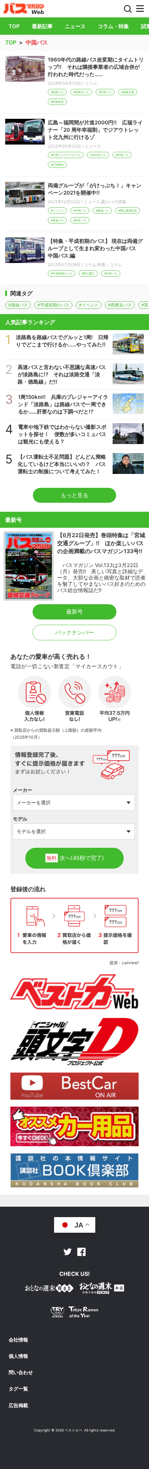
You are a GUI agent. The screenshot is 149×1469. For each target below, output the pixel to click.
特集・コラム (109, 264)
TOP (14, 26)
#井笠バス (79, 220)
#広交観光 (57, 164)
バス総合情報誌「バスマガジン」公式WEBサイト (23, 9)
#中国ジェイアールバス (65, 155)
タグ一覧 (18, 1388)
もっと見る (74, 495)
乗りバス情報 (113, 201)
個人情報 (18, 1356)
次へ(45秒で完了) (75, 857)
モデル (20, 819)
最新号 (74, 611)
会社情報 (18, 1339)
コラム (91, 83)
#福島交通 (127, 92)
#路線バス (57, 92)
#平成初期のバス (61, 273)
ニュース (75, 26)
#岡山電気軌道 (128, 210)
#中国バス (105, 92)
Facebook (81, 1252)
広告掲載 (18, 1405)
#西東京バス (81, 92)
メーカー (22, 790)
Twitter (67, 1251)
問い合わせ (21, 1372)
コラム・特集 (113, 26)
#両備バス (102, 210)
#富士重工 (88, 273)
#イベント (57, 210)
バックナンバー (74, 632)
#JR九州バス (98, 155)
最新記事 (42, 26)
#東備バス (57, 220)
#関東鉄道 (57, 102)
